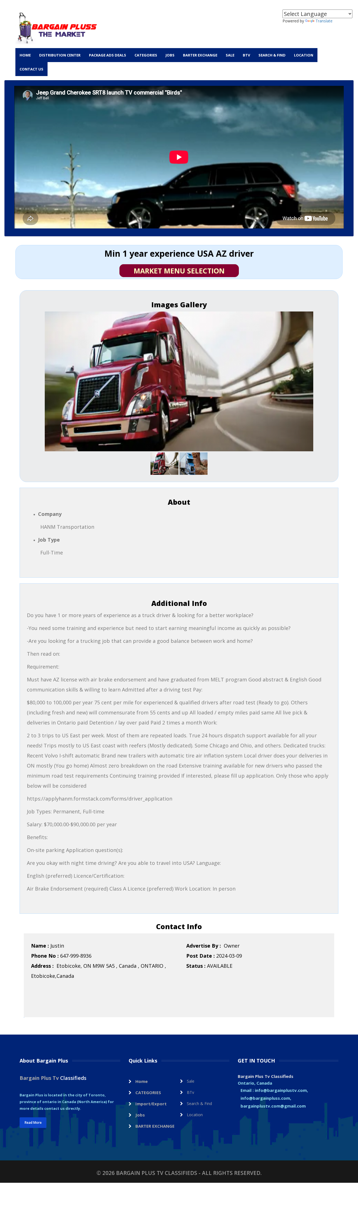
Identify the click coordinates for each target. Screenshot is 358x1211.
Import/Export (151, 1103)
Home (25, 55)
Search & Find (272, 55)
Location (303, 55)
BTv (246, 55)
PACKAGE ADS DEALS (107, 55)
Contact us (31, 69)
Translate (324, 20)
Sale (230, 55)
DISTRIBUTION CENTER (60, 55)
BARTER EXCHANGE (200, 55)
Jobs (170, 55)
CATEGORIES (146, 55)
